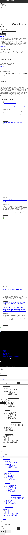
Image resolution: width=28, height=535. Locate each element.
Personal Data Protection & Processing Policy (11, 356)
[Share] (4, 531)
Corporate (5, 351)
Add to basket (3, 33)
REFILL (9, 395)
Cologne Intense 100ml (15, 73)
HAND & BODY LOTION (10, 430)
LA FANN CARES (6, 386)
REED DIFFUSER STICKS (13, 398)
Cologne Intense (6, 20)
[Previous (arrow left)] (1, 534)
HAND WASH (8, 428)
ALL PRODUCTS (11, 402)
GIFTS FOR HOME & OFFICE (11, 440)
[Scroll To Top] (1, 378)
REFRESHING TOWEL (10, 417)
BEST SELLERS (11, 411)
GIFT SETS (10, 390)
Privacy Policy (5, 349)
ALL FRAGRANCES (12, 412)
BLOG (4, 443)
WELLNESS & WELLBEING (9, 433)
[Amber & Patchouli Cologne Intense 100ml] (10, 102)
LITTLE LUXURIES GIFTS (11, 441)
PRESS (4, 446)
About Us (4, 346)
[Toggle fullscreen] (6, 531)
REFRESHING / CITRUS (16, 422)
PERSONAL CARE (6, 426)
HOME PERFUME (12, 392)
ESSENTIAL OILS (9, 434)
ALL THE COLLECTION (13, 389)
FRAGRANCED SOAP (10, 429)
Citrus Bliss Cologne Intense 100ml (13, 289)
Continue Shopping (3, 375)
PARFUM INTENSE (7, 400)
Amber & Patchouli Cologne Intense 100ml (15, 107)
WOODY (10, 405)
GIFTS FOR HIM (8, 439)
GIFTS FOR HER (8, 438)
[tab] (14, 36)
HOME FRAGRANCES (7, 387)
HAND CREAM (8, 431)
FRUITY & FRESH (12, 406)
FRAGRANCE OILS (9, 435)
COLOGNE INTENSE (7, 409)
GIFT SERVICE (6, 436)
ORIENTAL (10, 407)
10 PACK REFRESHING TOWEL (17, 424)
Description (2, 36)
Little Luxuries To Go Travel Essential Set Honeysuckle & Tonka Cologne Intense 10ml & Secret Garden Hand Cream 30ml (15, 309)
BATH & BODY (8, 427)
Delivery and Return (7, 354)
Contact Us (5, 350)
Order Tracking (6, 353)
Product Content (3, 46)
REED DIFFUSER (11, 393)
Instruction (2, 66)
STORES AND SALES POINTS (9, 445)
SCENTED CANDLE (12, 394)
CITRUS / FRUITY (12, 414)
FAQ (4, 348)
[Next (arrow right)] (4, 534)
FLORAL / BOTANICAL (13, 415)
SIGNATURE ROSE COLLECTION (10, 442)
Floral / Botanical (13, 20)
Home (1, 20)
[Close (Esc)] (1, 531)
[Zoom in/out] (9, 531)
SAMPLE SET (11, 403)
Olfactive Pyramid (3, 56)
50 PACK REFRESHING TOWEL (17, 425)
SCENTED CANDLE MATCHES (14, 399)
